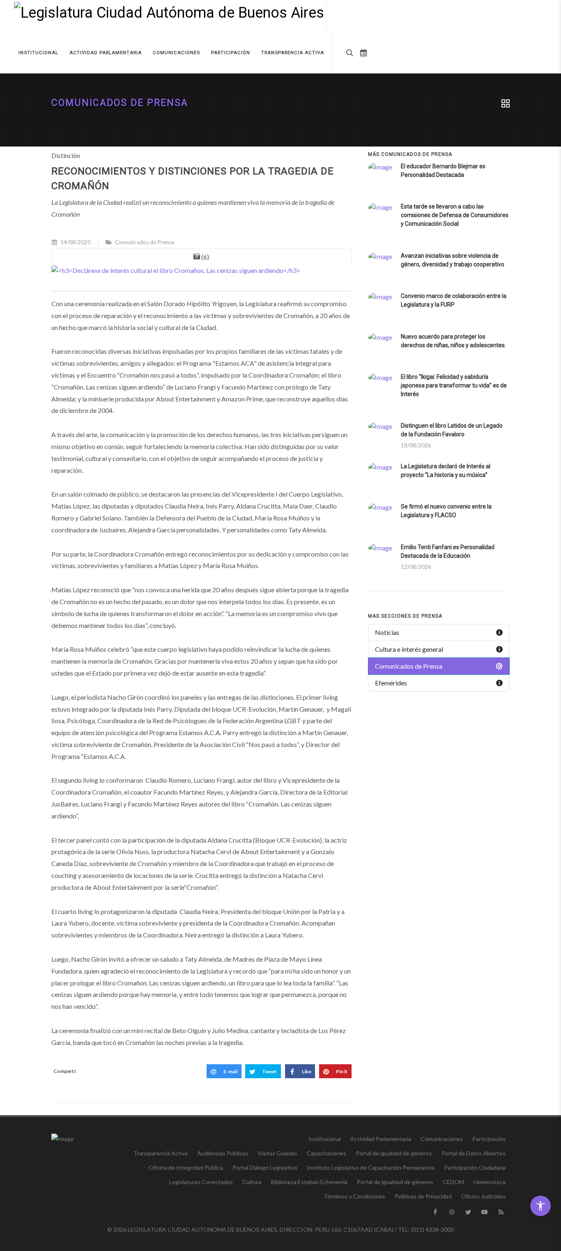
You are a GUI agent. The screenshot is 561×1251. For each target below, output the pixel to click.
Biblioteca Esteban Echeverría (309, 1181)
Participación (489, 1138)
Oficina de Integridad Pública (186, 1167)
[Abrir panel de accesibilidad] (540, 1206)
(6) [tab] (204, 257)
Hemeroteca (490, 1181)
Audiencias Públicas (222, 1153)
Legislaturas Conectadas (201, 1181)
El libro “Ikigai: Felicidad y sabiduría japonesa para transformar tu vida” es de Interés (454, 385)
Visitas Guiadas (277, 1153)
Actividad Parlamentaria (380, 1138)
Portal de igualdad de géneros (394, 1153)
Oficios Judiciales (483, 1196)
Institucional (324, 1138)
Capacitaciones (326, 1153)
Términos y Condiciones (354, 1196)
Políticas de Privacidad (423, 1196)
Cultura (252, 1181)
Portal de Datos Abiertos (473, 1153)
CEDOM (453, 1181)
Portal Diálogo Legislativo (264, 1167)
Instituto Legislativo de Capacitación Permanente (371, 1167)
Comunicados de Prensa (119, 102)
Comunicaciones (442, 1138)
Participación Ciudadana (475, 1167)
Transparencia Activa (160, 1153)
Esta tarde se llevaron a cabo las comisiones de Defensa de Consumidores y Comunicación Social (454, 215)
